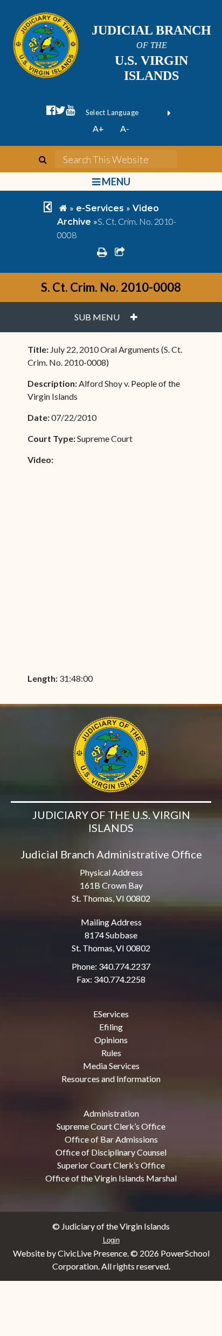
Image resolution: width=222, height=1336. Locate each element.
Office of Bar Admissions (111, 1139)
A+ (98, 128)
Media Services (111, 1065)
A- (124, 128)
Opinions (111, 1040)
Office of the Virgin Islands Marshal (111, 1178)
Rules (111, 1053)
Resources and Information (111, 1078)
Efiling (111, 1027)
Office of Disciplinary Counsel (111, 1152)
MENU (115, 181)
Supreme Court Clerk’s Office (111, 1126)
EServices (111, 1014)
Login (111, 1240)
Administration (111, 1113)
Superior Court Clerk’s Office (111, 1165)
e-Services (100, 208)
